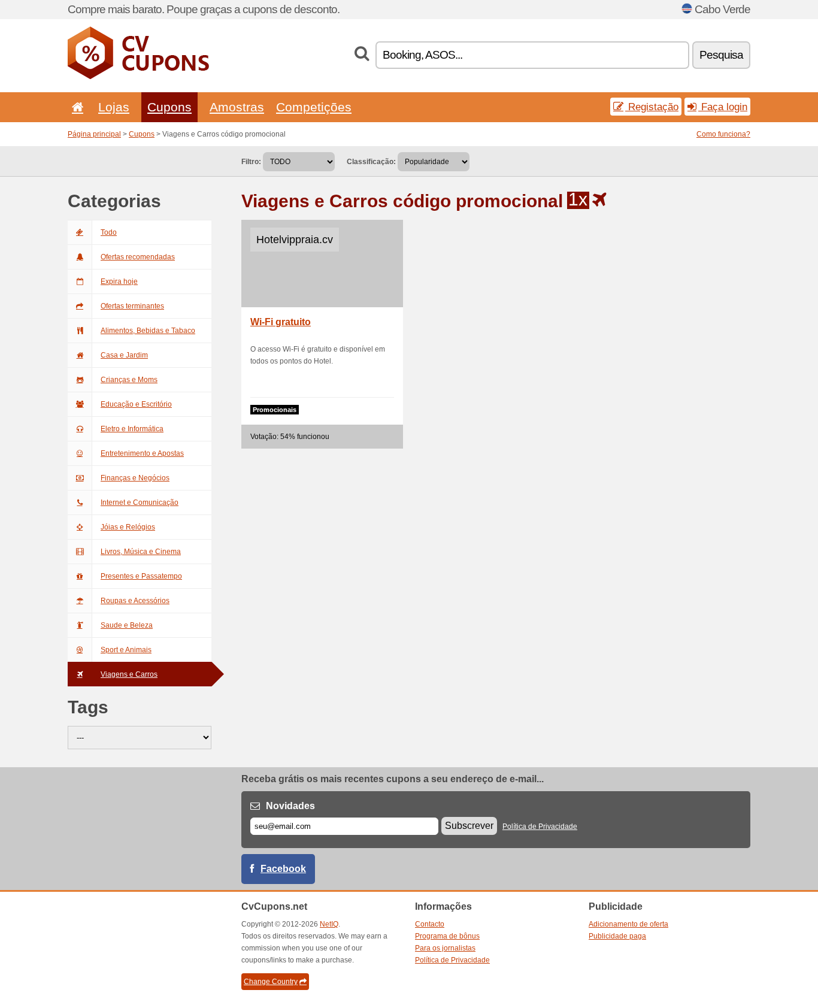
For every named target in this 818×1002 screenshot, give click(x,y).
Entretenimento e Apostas (142, 453)
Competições (314, 107)
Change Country (271, 981)
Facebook (283, 869)
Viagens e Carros (129, 674)
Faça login (722, 107)
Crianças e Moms (129, 380)
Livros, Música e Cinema (141, 551)
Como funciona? (723, 134)
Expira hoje (119, 281)
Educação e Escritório (136, 404)
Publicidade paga (617, 936)
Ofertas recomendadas (138, 257)
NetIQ (329, 924)
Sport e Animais (126, 650)
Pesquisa (721, 55)
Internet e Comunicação (139, 502)
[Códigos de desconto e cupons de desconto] (138, 76)
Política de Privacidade (539, 826)
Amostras (237, 107)
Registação (651, 107)
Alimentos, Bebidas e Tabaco (148, 330)
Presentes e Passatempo (141, 576)
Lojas (113, 107)
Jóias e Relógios (128, 527)
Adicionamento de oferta (628, 924)
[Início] (75, 107)
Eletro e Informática (132, 429)
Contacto (429, 924)
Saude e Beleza (127, 625)
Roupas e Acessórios (135, 601)
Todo (109, 232)
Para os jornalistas (445, 948)
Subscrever (469, 826)
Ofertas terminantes (132, 306)
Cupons (169, 107)
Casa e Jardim (124, 355)
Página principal (94, 134)
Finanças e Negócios (135, 478)
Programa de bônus (447, 936)
